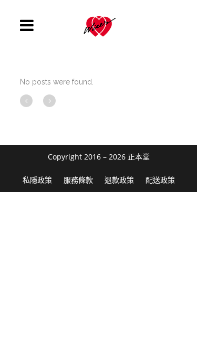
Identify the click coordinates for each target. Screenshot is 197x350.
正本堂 (139, 157)
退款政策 (119, 180)
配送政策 (160, 180)
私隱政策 (37, 180)
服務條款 (78, 180)
